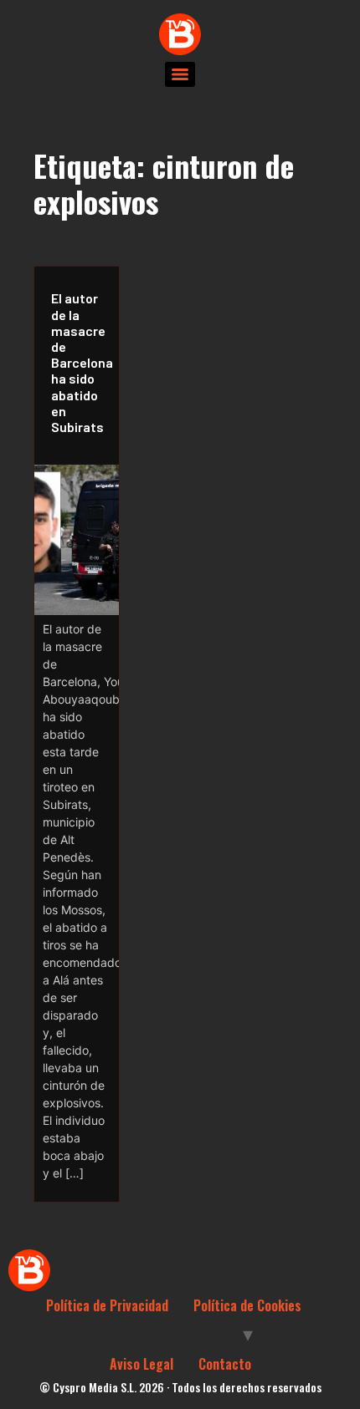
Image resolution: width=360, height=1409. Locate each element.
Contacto (224, 1364)
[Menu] (180, 74)
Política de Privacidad (107, 1305)
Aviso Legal (141, 1364)
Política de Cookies (247, 1305)
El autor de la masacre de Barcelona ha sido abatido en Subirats (81, 362)
